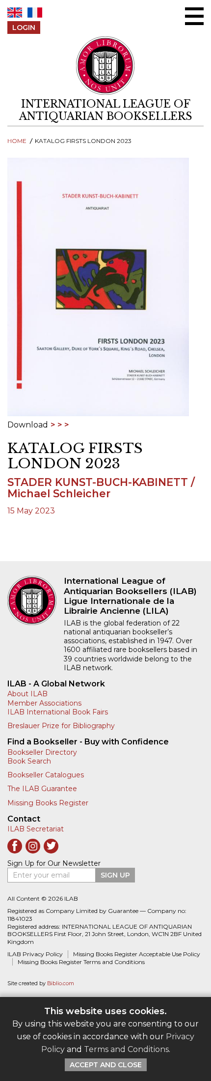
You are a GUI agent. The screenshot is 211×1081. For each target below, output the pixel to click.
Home (16, 140)
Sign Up (115, 875)
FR (34, 12)
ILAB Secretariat (35, 829)
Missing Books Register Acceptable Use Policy (136, 954)
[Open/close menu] (194, 16)
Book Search (29, 761)
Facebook (14, 846)
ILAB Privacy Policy (35, 954)
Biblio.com (60, 983)
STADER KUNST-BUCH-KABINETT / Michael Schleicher (101, 488)
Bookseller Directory (42, 752)
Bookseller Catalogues (45, 774)
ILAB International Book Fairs (57, 712)
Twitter (51, 846)
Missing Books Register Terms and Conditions (81, 962)
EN (14, 12)
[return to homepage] (35, 600)
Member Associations (44, 703)
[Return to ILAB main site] (105, 65)
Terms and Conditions (126, 1049)
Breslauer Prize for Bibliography (61, 725)
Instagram (33, 846)
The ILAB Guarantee (42, 788)
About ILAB (27, 693)
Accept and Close (106, 1064)
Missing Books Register (47, 802)
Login (23, 27)
